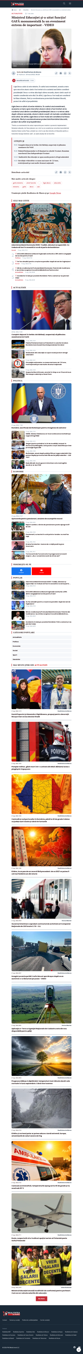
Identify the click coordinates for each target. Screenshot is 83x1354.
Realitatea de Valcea (42, 1335)
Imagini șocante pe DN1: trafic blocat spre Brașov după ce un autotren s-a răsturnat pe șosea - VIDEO (37, 977)
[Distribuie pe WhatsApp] (65, 73)
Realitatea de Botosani (56, 1335)
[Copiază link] (56, 73)
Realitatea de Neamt (8, 1338)
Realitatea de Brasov (43, 1332)
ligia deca (47, 183)
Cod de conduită (45, 1320)
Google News (55, 193)
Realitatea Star (30, 1332)
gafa (24, 187)
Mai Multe (41, 1299)
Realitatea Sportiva (18, 1332)
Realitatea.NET (6, 1332)
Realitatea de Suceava (8, 1335)
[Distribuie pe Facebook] (61, 73)
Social (14, 250)
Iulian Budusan (66, 1287)
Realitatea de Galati (70, 1335)
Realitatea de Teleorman (39, 1338)
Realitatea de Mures (32, 72)
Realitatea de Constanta (23, 1338)
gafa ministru (18, 183)
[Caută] (64, 3)
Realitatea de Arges (57, 1332)
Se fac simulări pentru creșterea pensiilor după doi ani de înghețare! (44, 262)
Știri (20, 10)
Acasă (15, 10)
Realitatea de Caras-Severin (25, 1335)
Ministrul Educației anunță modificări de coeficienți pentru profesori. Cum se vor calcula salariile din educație (41, 1291)
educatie (57, 183)
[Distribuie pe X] (69, 73)
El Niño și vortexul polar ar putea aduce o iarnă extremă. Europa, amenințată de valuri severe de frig (39, 1134)
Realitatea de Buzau (54, 1338)
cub (38, 187)
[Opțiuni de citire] (79, 1350)
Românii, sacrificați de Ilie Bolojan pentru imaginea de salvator (39, 428)
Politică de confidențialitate (30, 1320)
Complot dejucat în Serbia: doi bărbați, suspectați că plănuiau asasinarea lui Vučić (42, 146)
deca (31, 187)
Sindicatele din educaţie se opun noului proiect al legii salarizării (44, 157)
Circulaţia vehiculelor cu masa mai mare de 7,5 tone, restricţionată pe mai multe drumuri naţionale (38, 161)
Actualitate (26, 10)
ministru (16, 187)
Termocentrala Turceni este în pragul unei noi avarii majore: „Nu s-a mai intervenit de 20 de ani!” (46, 555)
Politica (17, 258)
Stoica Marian (66, 921)
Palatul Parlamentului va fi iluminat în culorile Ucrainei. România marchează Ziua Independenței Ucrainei (43, 152)
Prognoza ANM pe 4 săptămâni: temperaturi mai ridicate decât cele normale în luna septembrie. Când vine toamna (41, 1082)
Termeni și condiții (14, 1320)
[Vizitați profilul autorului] (14, 73)
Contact (4, 1320)
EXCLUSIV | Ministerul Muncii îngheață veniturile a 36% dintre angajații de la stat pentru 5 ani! (46, 593)
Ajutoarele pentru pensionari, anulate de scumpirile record (37, 519)
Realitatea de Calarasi (71, 1332)
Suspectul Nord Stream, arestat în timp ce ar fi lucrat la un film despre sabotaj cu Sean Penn (48, 373)
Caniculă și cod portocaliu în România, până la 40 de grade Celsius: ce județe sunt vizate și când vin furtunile (41, 820)
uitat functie (31, 183)
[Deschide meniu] (70, 3)
